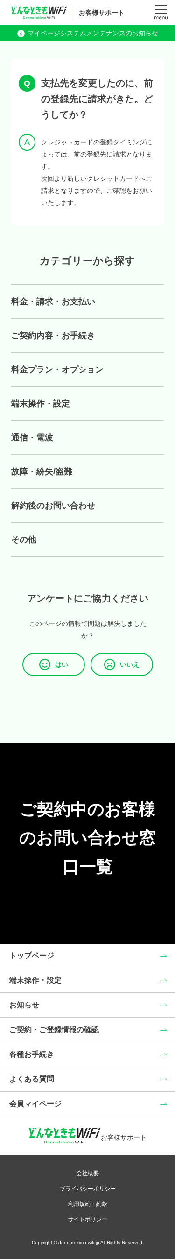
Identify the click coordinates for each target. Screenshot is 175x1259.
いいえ (130, 664)
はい (61, 664)
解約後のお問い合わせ (53, 505)
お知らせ (24, 1005)
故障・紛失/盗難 (41, 471)
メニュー (161, 12)
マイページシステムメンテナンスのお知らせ (93, 33)
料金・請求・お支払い (53, 301)
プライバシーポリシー (88, 1188)
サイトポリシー (87, 1219)
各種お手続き (31, 1054)
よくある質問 (31, 1079)
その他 (23, 539)
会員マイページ (35, 1104)
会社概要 (88, 1173)
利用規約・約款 (87, 1204)
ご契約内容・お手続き (53, 335)
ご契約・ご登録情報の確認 (54, 1029)
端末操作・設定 (40, 403)
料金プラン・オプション (57, 369)
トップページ (31, 955)
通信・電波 (32, 437)
